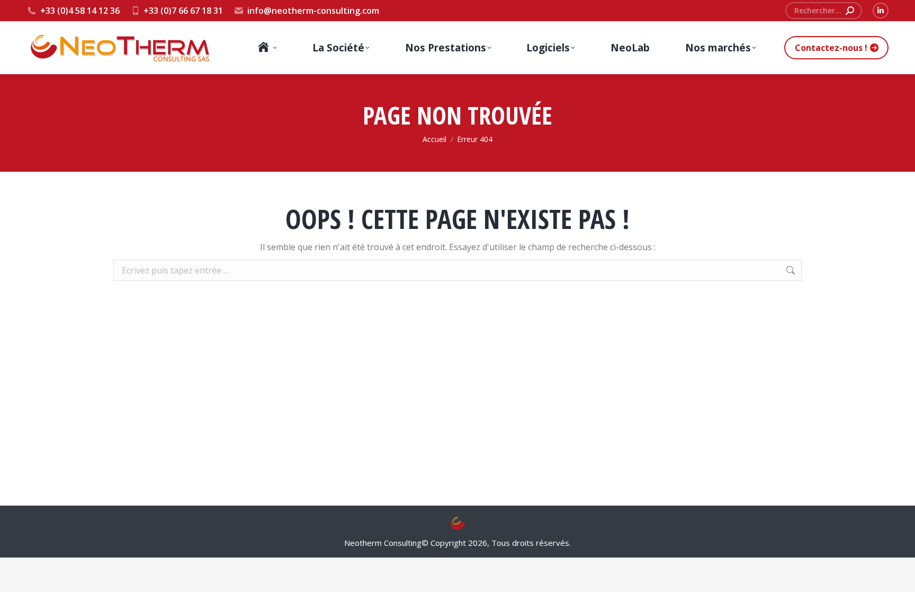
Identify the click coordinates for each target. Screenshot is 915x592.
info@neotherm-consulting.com (313, 10)
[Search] (850, 10)
